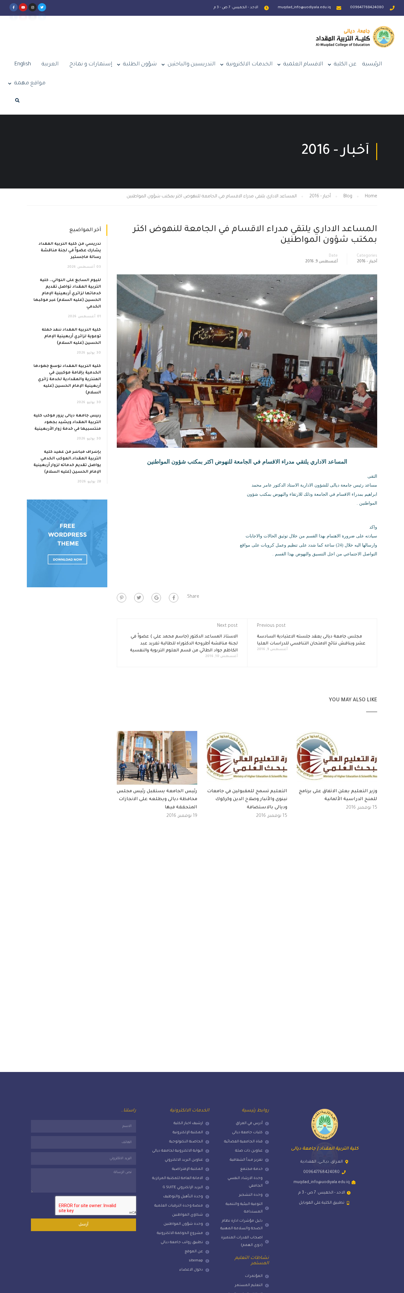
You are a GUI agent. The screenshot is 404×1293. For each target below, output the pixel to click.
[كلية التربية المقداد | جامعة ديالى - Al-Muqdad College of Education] (355, 42)
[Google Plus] (156, 597)
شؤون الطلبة (140, 65)
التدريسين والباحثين (192, 65)
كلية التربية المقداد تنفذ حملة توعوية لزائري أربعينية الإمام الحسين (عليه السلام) (71, 336)
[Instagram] (32, 7)
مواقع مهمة (29, 84)
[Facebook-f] (13, 7)
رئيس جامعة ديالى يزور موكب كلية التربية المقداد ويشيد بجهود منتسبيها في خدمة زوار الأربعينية (67, 422)
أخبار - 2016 (367, 262)
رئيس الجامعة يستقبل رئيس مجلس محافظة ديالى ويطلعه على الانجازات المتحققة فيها (157, 799)
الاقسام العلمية (303, 65)
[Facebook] (173, 597)
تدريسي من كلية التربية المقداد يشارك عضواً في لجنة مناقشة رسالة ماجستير (70, 251)
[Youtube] (23, 7)
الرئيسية (372, 65)
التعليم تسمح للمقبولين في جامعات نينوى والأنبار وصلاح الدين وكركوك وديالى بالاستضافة (247, 799)
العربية (50, 65)
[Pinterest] (121, 597)
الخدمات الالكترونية (249, 65)
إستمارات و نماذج (90, 65)
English (22, 65)
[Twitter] (42, 7)
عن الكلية (345, 65)
